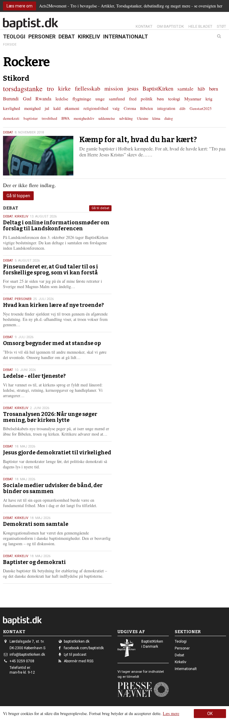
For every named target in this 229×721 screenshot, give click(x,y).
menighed (32, 108)
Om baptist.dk (170, 26)
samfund (117, 99)
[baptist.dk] (30, 24)
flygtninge (81, 99)
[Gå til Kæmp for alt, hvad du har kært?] (38, 155)
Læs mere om (20, 6)
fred (133, 99)
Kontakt (144, 26)
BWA (65, 118)
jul (47, 108)
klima (156, 118)
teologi (174, 99)
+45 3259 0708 (22, 661)
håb (201, 88)
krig (208, 99)
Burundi (11, 98)
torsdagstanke (23, 88)
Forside (9, 44)
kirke (64, 88)
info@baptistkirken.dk (27, 654)
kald (57, 108)
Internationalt (125, 36)
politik (147, 99)
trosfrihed (49, 118)
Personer (41, 36)
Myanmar (192, 99)
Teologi (14, 36)
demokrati (11, 118)
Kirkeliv (89, 36)
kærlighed (11, 108)
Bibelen (146, 108)
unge (100, 99)
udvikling (126, 118)
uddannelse (106, 118)
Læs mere (171, 713)
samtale (185, 88)
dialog (168, 118)
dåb (182, 108)
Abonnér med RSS (78, 661)
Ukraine (142, 118)
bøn (160, 99)
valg (116, 108)
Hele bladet (200, 26)
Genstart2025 (201, 108)
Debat (66, 36)
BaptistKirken (158, 88)
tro (50, 88)
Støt (221, 26)
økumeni (72, 108)
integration (166, 108)
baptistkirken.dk (76, 641)
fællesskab (87, 88)
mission (113, 88)
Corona (130, 108)
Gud (27, 98)
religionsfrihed (95, 108)
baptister (31, 118)
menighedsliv (84, 118)
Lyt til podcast (75, 654)
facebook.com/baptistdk (84, 648)
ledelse (61, 99)
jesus (132, 88)
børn (213, 88)
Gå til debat (100, 208)
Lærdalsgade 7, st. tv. (27, 641)
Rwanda (43, 98)
